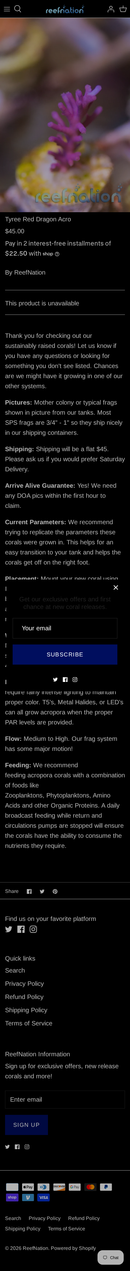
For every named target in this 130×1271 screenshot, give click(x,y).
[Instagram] (75, 679)
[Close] (116, 587)
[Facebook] (65, 679)
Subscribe (65, 654)
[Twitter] (55, 679)
